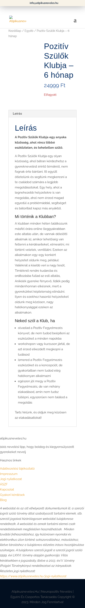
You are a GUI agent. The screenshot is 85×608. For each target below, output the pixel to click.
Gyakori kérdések (12, 495)
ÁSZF (4, 484)
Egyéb (29, 30)
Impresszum (9, 474)
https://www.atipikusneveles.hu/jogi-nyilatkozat (33, 576)
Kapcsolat (7, 489)
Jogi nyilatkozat (11, 479)
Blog (3, 500)
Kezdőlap (14, 30)
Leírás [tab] (17, 113)
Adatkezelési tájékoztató (17, 468)
